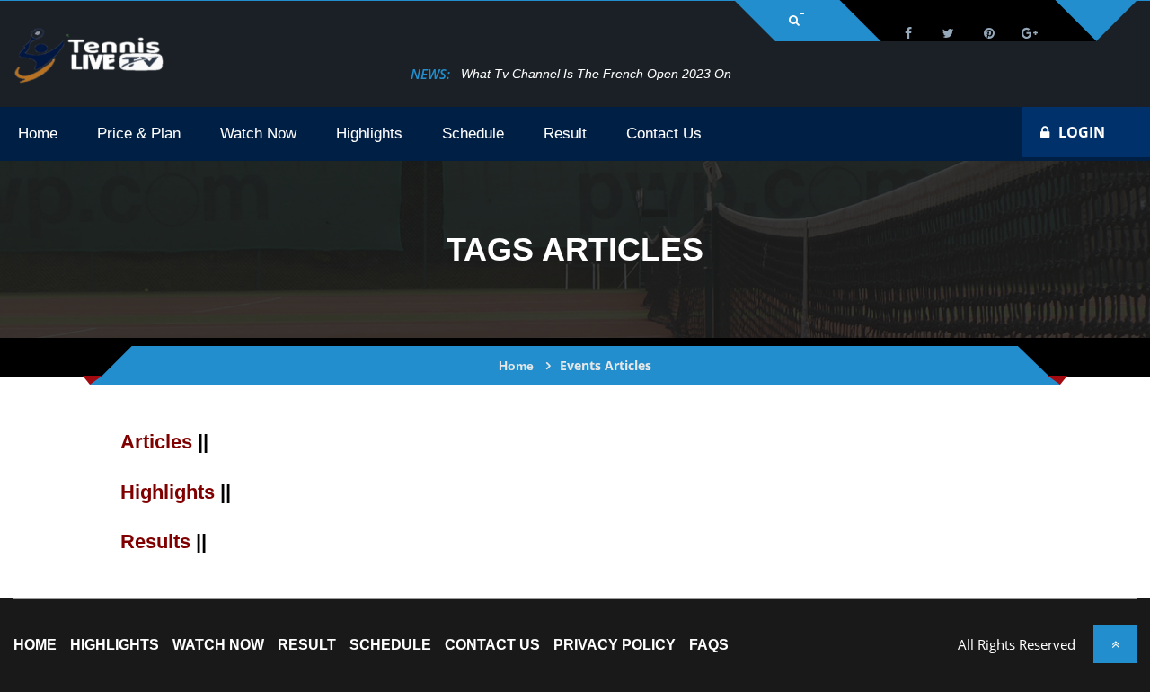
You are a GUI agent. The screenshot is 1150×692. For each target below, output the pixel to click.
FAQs (709, 645)
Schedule (390, 645)
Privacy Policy (614, 645)
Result (307, 645)
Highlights (114, 645)
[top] (1115, 644)
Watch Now (218, 645)
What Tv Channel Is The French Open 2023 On (596, 73)
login (1081, 132)
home (35, 645)
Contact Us (492, 645)
